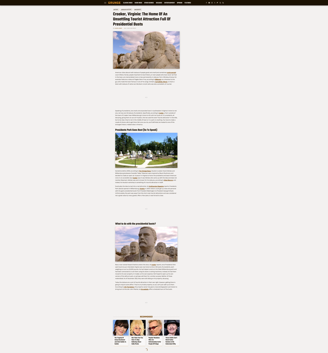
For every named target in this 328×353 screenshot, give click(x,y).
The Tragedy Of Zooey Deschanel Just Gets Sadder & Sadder (120, 341)
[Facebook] (206, 2)
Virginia (142, 188)
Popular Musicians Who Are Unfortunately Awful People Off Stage (155, 341)
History (116, 9)
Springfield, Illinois (161, 82)
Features (187, 2)
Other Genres (149, 2)
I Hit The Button (129, 287)
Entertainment (169, 2)
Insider (161, 113)
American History (126, 9)
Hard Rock (138, 2)
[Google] (220, 2)
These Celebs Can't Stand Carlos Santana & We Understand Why (171, 341)
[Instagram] (212, 2)
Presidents (137, 9)
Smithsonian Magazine (156, 186)
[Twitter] (214, 2)
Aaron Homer (118, 28)
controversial (171, 72)
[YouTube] (209, 2)
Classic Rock (127, 2)
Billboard (158, 79)
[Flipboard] (217, 2)
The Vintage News (145, 171)
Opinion (179, 2)
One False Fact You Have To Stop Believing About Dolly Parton (137, 341)
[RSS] (223, 2)
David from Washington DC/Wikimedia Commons (165, 166)
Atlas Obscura (168, 180)
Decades (159, 2)
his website (144, 289)
